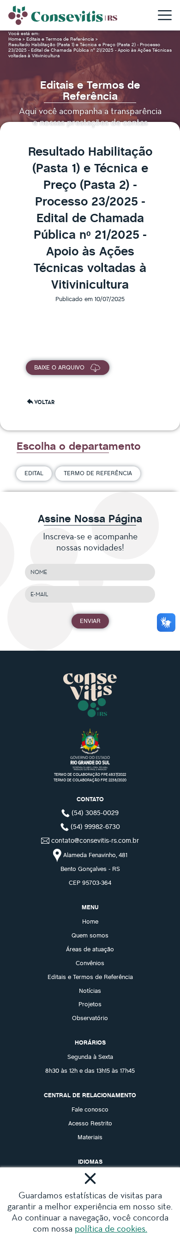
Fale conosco (90, 1109)
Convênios (90, 963)
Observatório (90, 1018)
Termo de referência (98, 473)
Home (15, 39)
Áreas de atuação (90, 949)
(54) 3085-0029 (94, 812)
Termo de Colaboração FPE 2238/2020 (90, 779)
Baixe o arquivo (59, 367)
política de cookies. (111, 1228)
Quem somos (90, 935)
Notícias (90, 990)
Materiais (90, 1137)
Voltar (44, 402)
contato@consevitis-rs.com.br (95, 840)
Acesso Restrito (90, 1123)
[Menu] (165, 16)
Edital (33, 473)
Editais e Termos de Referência (61, 39)
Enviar (90, 620)
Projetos (90, 1004)
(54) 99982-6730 (94, 826)
